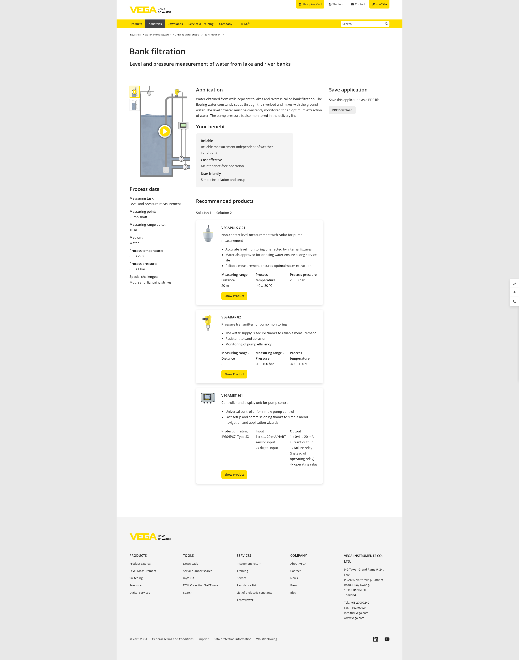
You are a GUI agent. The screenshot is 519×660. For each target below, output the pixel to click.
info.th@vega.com (356, 613)
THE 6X (244, 24)
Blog (293, 592)
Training (242, 571)
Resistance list (246, 585)
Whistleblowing (266, 639)
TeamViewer (245, 600)
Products (136, 24)
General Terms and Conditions (173, 639)
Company (225, 24)
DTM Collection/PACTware (200, 585)
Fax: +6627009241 (356, 607)
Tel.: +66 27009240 (356, 602)
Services (244, 555)
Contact (295, 571)
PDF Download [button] (342, 110)
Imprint (203, 639)
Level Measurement (143, 571)
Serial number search (197, 571)
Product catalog (140, 563)
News (294, 578)
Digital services (140, 592)
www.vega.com (354, 618)
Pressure (136, 585)
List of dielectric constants (254, 592)
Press (294, 585)
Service (242, 578)
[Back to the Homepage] (150, 536)
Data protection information (232, 639)
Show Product (234, 296)
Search (187, 592)
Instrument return (249, 563)
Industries (155, 24)
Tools (188, 555)
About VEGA (298, 563)
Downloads (175, 24)
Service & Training (201, 24)
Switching (136, 578)
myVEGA (188, 578)
